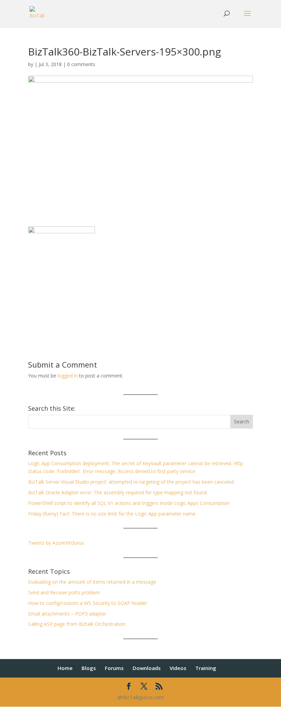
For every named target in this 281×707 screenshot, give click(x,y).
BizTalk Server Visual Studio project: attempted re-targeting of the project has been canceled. (131, 482)
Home (65, 668)
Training (205, 668)
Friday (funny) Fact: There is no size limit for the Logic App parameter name (112, 513)
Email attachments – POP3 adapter (67, 613)
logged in (68, 375)
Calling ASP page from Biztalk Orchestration (76, 624)
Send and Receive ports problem (64, 592)
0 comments (81, 64)
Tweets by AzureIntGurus (56, 542)
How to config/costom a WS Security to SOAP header (87, 603)
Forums (114, 668)
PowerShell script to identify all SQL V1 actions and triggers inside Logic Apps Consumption (129, 503)
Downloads (147, 668)
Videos (178, 668)
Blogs (89, 668)
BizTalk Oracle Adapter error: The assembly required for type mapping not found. (118, 492)
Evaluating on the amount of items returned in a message (92, 582)
